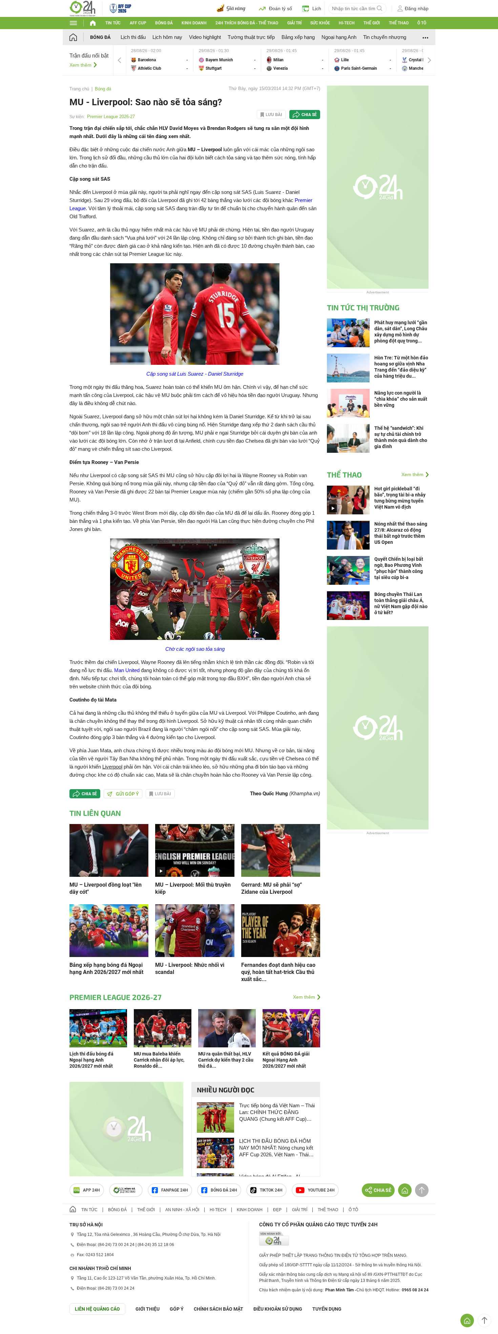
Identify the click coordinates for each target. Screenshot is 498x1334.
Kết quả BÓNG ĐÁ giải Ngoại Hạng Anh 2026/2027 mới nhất (286, 1060)
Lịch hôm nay (167, 37)
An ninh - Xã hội (182, 1209)
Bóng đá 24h (224, 1190)
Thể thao (399, 23)
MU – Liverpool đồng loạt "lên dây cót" (105, 888)
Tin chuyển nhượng (384, 37)
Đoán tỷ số (280, 8)
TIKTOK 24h (271, 1190)
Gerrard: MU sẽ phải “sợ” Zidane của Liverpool (271, 888)
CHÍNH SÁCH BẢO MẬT (218, 1309)
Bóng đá (164, 23)
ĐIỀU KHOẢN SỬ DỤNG (277, 1309)
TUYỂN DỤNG (326, 1309)
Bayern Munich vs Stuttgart (227, 60)
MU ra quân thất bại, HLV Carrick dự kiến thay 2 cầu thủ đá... (225, 1060)
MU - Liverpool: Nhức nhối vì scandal (189, 968)
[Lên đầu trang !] (484, 1320)
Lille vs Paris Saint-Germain (363, 60)
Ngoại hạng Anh (338, 37)
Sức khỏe (320, 23)
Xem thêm (80, 65)
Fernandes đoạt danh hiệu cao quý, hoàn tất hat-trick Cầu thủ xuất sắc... (278, 972)
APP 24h (91, 1190)
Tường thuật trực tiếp (251, 37)
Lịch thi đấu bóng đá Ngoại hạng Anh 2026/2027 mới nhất (91, 1060)
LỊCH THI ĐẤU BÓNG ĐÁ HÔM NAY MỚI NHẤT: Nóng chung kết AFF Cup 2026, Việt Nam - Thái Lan (276, 1148)
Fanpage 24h (174, 1190)
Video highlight (205, 37)
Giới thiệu (148, 1309)
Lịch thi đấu (133, 37)
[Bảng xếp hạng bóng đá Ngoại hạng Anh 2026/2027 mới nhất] (108, 930)
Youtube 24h (321, 1190)
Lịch (316, 8)
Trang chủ (79, 88)
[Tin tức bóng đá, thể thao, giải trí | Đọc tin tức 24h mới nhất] (82, 8)
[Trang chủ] (79, 37)
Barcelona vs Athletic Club (159, 60)
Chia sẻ (309, 114)
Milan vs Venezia (295, 60)
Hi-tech (347, 23)
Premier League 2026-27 (111, 116)
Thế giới (372, 23)
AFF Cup (138, 23)
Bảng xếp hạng (298, 37)
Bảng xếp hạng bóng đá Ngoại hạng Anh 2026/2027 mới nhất (106, 968)
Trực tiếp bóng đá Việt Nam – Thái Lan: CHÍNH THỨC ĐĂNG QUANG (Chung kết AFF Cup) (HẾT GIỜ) (277, 1112)
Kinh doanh (194, 23)
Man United (127, 670)
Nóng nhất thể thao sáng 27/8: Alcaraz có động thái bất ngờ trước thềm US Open (400, 533)
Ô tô (421, 23)
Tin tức (113, 23)
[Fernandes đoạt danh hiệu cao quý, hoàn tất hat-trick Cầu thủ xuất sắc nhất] (280, 930)
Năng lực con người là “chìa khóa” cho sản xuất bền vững (400, 399)
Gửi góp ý (127, 794)
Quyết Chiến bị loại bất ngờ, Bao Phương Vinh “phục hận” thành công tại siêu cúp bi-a (398, 568)
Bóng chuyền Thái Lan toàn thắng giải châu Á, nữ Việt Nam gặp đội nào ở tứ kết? (401, 603)
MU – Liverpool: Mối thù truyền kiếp (193, 888)
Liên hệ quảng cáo (97, 1309)
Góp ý (177, 1309)
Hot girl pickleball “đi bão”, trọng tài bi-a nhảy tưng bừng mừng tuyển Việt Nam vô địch (400, 498)
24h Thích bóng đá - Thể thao (246, 23)
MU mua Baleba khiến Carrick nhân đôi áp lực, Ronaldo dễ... (159, 1060)
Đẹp (277, 1209)
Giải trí (294, 23)
